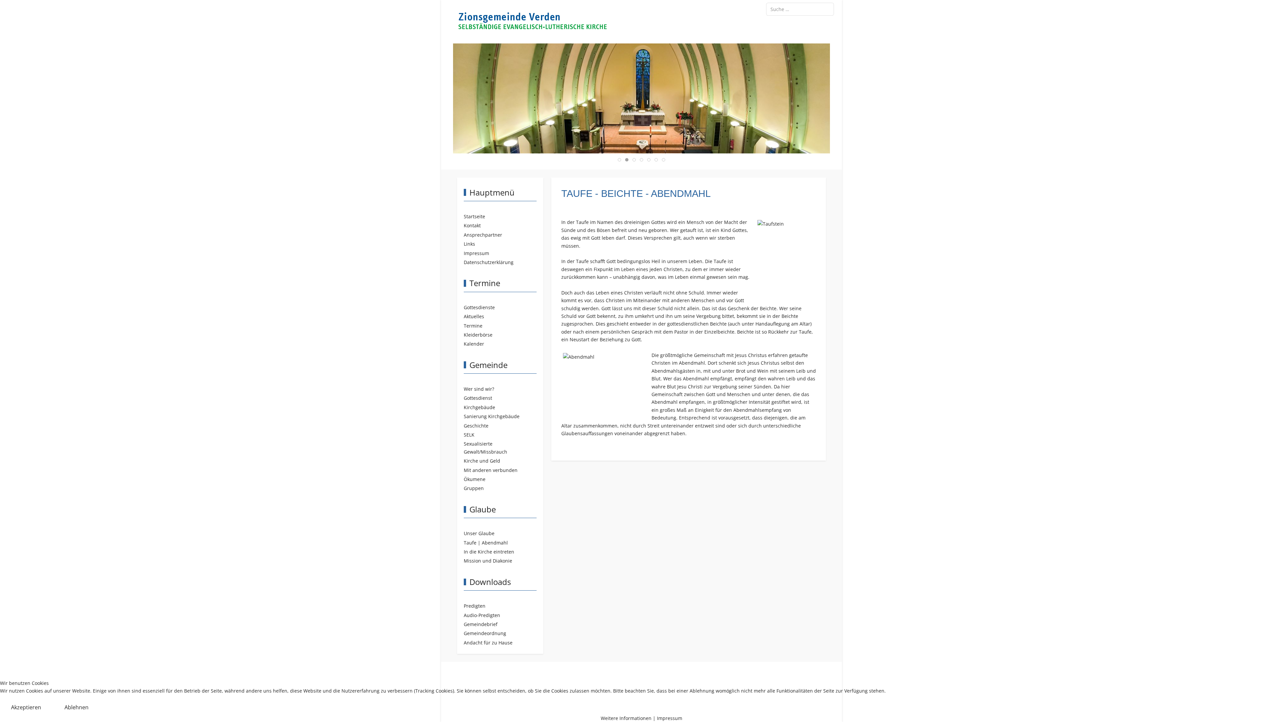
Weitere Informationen (626, 718)
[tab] (619, 159)
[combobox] (800, 9)
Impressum (669, 718)
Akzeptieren (26, 707)
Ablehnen (76, 707)
